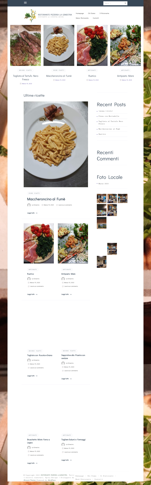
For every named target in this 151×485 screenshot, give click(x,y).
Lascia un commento (65, 205)
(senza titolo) (106, 111)
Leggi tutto (31, 213)
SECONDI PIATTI (35, 351)
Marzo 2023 (104, 184)
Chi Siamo (91, 13)
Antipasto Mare (92, 75)
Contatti (96, 18)
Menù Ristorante (82, 18)
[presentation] (10, 46)
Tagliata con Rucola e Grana (39, 355)
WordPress (51, 480)
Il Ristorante (104, 13)
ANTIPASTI (58, 70)
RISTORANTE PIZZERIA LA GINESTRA (55, 14)
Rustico (59, 75)
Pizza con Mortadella (109, 116)
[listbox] (75, 55)
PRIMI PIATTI (25, 70)
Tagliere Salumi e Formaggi (73, 439)
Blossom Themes (30, 480)
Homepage (80, 13)
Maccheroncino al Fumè (25, 75)
